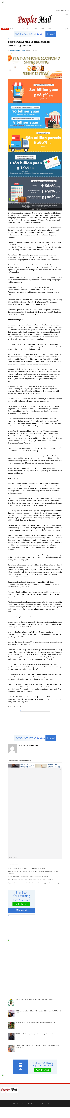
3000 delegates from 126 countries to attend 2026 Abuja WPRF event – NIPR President (33, 872)
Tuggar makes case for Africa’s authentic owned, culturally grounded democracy (33, 883)
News (9, 39)
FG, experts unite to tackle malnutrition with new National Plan (26, 29)
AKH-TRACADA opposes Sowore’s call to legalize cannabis (26, 868)
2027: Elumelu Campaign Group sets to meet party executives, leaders (27, 767)
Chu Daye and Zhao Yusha (17, 50)
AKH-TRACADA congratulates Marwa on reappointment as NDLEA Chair (54, 767)
